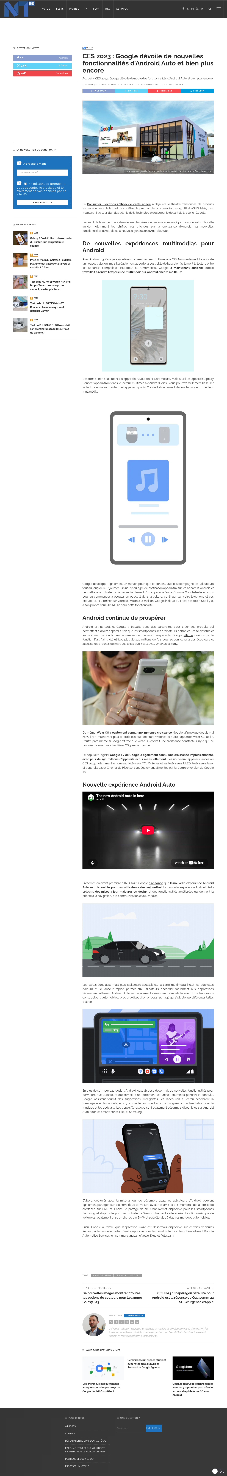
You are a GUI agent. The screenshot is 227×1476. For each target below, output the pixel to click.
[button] (218, 1471)
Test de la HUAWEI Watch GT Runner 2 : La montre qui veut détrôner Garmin (47, 307)
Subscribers (62, 73)
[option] (103, 1374)
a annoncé (156, 883)
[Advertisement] (68, 29)
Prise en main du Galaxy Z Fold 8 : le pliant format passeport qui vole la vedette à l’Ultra (50, 264)
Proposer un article (77, 1466)
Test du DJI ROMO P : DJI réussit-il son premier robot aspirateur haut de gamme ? (50, 329)
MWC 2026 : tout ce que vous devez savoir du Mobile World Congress (85, 1450)
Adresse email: (34, 163)
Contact (70, 1433)
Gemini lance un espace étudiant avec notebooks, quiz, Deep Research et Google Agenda (147, 1364)
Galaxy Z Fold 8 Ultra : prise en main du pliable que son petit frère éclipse (50, 242)
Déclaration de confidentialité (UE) (85, 1441)
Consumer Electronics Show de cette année (119, 204)
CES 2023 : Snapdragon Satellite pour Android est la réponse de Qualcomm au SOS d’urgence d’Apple (183, 1297)
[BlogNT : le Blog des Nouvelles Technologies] (19, 8)
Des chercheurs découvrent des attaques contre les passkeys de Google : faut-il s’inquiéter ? (101, 1387)
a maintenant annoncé (187, 268)
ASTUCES (122, 9)
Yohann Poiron (107, 84)
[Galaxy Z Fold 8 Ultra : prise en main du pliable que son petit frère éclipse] (20, 238)
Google (88, 48)
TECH (96, 9)
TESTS (60, 9)
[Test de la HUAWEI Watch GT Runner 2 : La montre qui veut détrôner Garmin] (20, 303)
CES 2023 (167, 84)
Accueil (87, 78)
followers (63, 57)
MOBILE (74, 9)
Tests (34, 233)
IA (86, 9)
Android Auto (152, 84)
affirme (188, 635)
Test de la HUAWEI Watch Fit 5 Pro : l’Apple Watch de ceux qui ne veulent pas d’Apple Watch (50, 285)
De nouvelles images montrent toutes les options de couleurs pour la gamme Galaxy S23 (112, 1297)
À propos (70, 1426)
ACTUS (46, 9)
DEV (108, 9)
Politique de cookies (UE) (79, 1459)
